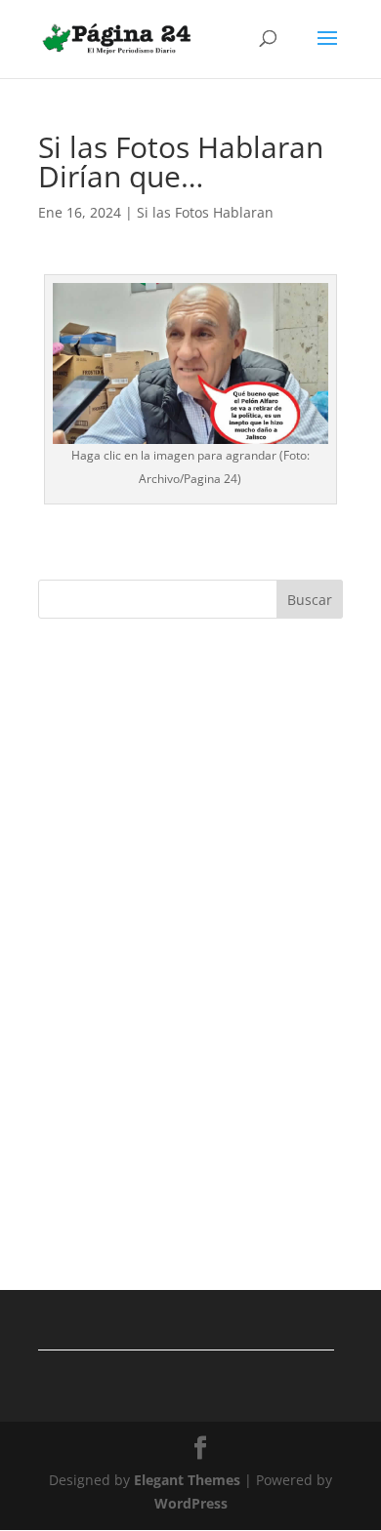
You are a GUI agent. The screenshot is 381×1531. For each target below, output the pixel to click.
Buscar (309, 599)
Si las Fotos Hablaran (205, 212)
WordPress (191, 1503)
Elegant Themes (187, 1480)
